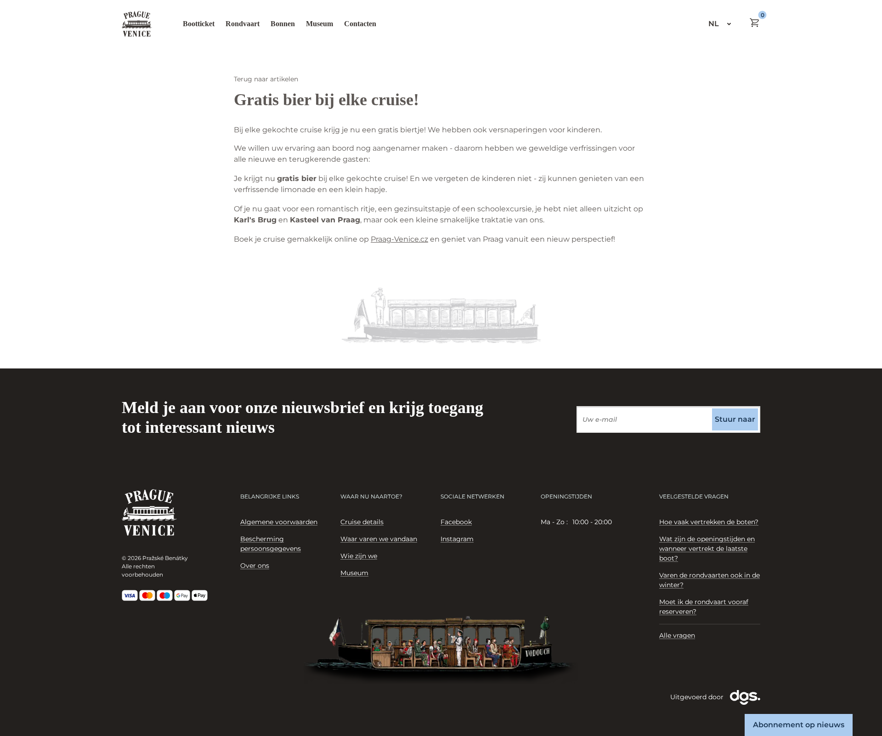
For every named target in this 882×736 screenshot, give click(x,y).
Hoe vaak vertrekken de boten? (708, 522)
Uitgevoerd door (697, 697)
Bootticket (199, 24)
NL (713, 23)
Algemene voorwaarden (278, 522)
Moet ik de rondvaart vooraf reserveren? (703, 607)
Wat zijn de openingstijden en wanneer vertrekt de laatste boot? (707, 548)
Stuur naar (735, 419)
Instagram (457, 539)
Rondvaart (243, 24)
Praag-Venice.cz (399, 239)
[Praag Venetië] (137, 24)
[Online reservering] (754, 22)
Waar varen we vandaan (378, 539)
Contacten (360, 24)
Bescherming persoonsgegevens (270, 544)
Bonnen (283, 24)
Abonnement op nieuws (798, 724)
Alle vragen (677, 635)
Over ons (254, 565)
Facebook (456, 522)
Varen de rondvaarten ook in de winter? (709, 580)
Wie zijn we (358, 556)
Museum (319, 24)
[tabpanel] (591, 522)
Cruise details (362, 522)
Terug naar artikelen (266, 79)
